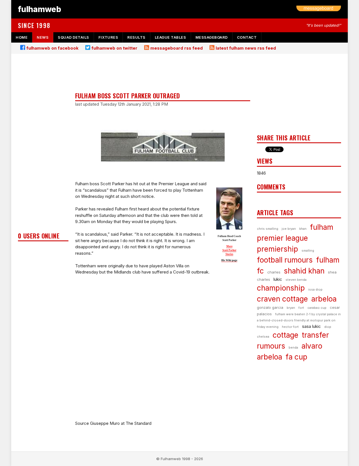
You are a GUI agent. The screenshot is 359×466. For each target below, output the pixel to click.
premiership (277, 249)
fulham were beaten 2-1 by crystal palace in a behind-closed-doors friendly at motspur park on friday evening (299, 320)
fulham (321, 227)
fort (301, 308)
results (136, 37)
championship (281, 288)
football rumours (285, 260)
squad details (73, 37)
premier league (282, 238)
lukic (277, 279)
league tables (170, 37)
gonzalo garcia (270, 307)
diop (327, 327)
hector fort (290, 327)
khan (303, 229)
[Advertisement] (43, 145)
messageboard (211, 37)
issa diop (315, 289)
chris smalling (267, 229)
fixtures (108, 37)
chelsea (263, 337)
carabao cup (316, 308)
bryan (291, 308)
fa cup (296, 357)
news (43, 37)
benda (293, 347)
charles (273, 272)
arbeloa (324, 299)
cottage (285, 335)
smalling (308, 250)
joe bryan (289, 229)
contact (247, 37)
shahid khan (304, 270)
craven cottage (282, 299)
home (21, 37)
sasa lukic (311, 326)
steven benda (296, 280)
